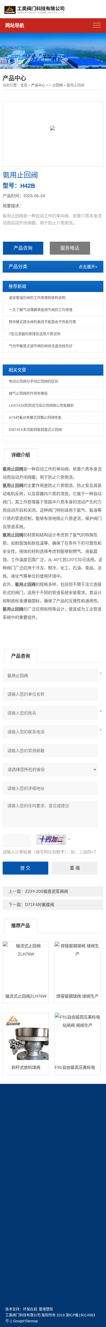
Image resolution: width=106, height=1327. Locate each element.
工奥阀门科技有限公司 (23, 1315)
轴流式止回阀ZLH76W (26, 996)
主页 (23, 85)
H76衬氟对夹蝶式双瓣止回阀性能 (35, 418)
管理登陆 (46, 1309)
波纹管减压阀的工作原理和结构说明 (37, 298)
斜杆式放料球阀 (25, 1067)
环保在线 (30, 1309)
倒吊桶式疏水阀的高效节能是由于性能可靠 (42, 322)
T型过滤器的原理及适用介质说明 (34, 334)
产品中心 (38, 85)
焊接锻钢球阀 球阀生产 (77, 996)
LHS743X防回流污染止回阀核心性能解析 (41, 406)
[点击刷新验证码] (51, 840)
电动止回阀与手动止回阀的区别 (33, 381)
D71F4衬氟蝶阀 (39, 904)
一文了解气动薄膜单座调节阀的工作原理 (40, 310)
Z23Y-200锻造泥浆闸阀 (46, 891)
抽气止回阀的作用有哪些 (28, 394)
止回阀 (57, 85)
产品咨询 (23, 248)
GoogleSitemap (25, 1321)
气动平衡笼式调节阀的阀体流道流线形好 (40, 346)
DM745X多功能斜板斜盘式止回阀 (35, 430)
